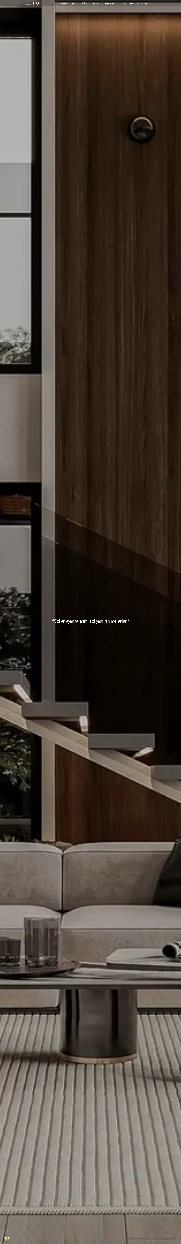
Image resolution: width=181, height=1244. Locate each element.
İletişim (139, 3)
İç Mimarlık (85, 3)
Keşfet (74, 3)
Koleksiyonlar (109, 3)
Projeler (123, 3)
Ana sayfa (64, 3)
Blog (131, 3)
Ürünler (96, 3)
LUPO (148, 3)
